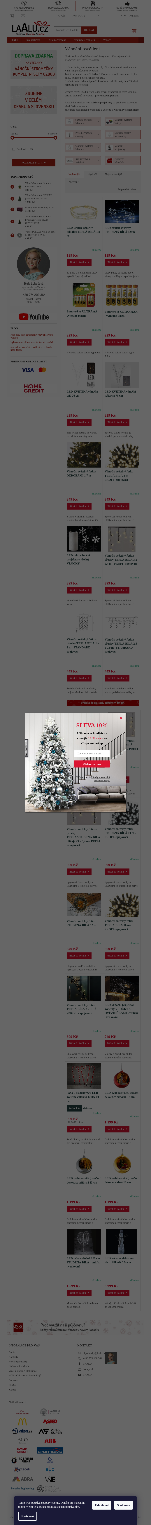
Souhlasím (123, 1505)
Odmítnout (102, 1505)
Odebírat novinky (92, 763)
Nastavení (27, 1516)
